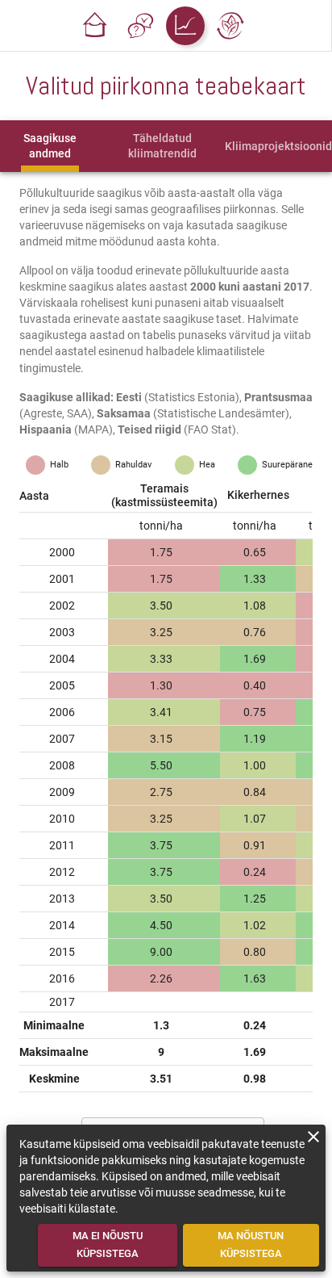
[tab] (49, 146)
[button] (95, 25)
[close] (313, 1137)
